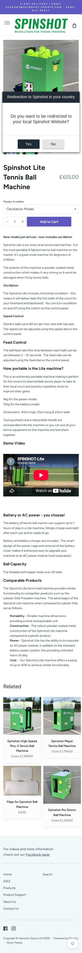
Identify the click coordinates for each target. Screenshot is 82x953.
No (53, 144)
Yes (28, 144)
